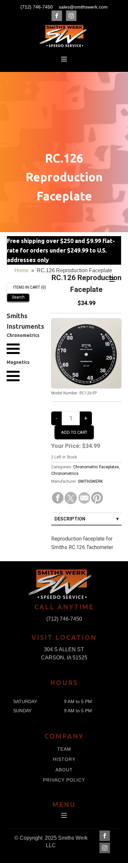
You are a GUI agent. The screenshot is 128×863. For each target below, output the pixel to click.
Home (21, 270)
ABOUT (64, 769)
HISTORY (64, 759)
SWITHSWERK (90, 481)
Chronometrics (64, 473)
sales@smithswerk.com (83, 7)
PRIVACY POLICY (64, 780)
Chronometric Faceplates (96, 467)
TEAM (64, 749)
